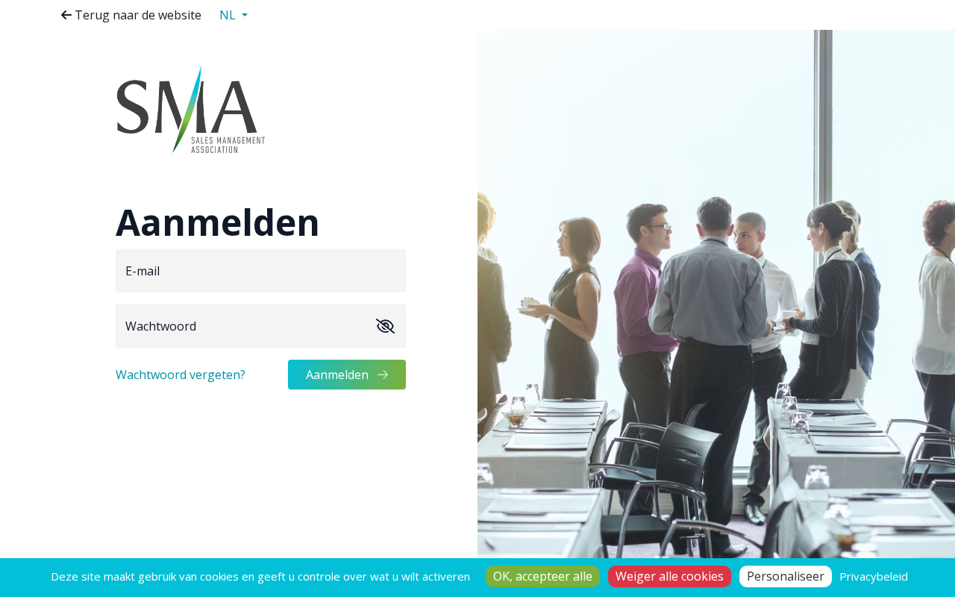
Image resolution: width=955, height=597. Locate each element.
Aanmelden (339, 374)
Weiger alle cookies (670, 576)
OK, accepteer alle (542, 576)
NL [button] (229, 15)
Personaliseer (785, 576)
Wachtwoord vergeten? (180, 374)
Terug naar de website (136, 15)
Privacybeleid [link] (873, 576)
